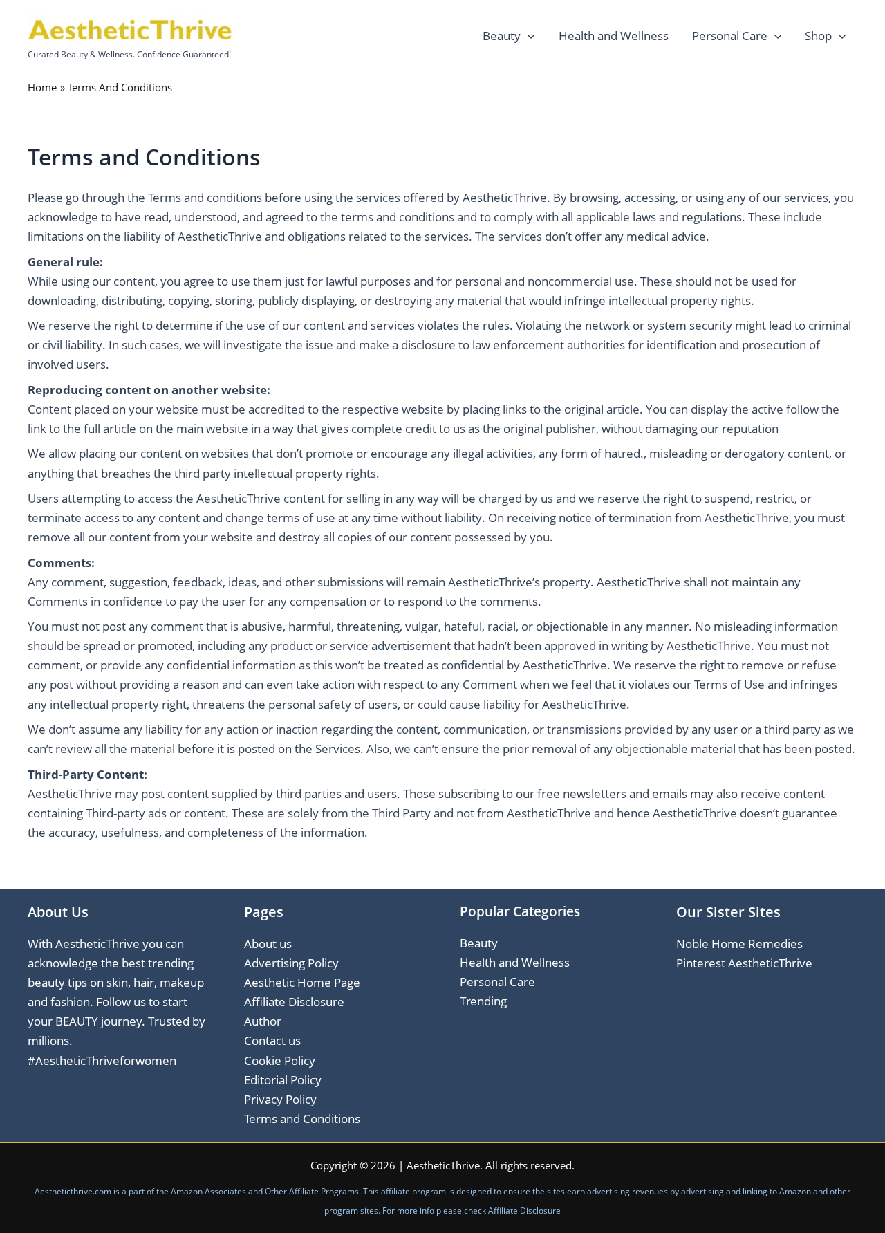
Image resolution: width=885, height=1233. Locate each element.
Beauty (502, 36)
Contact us (272, 1040)
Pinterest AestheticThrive (744, 963)
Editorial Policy (283, 1080)
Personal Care (729, 36)
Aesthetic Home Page (302, 982)
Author (262, 1021)
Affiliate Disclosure (294, 1002)
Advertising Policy (291, 963)
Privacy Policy (280, 1099)
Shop (818, 36)
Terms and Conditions (302, 1119)
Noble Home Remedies (739, 944)
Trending (483, 1001)
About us (268, 944)
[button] (527, 36)
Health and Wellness (614, 36)
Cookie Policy (279, 1060)
